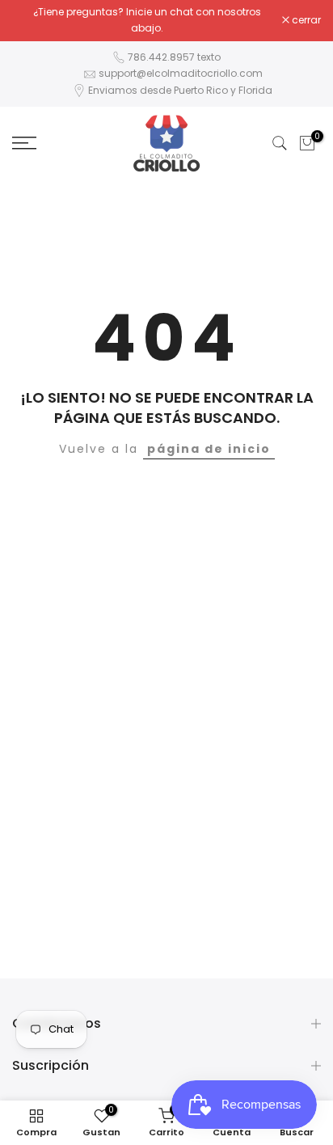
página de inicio (209, 449)
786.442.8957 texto (174, 57)
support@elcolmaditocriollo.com (181, 73)
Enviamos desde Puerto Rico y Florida (180, 90)
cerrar (305, 20)
